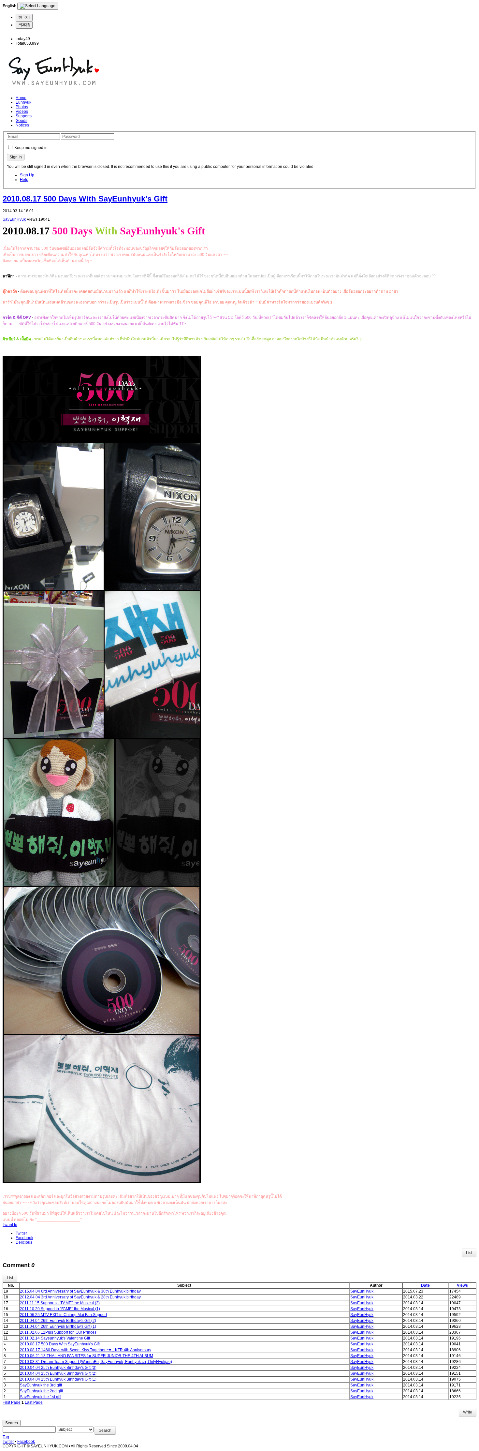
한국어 (24, 17)
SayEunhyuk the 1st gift (40, 1397)
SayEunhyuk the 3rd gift (41, 1385)
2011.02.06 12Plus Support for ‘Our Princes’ (58, 1332)
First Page (12, 1402)
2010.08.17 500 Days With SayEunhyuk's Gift (85, 198)
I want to (10, 1224)
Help (24, 179)
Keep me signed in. (31, 147)
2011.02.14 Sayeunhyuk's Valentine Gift (55, 1338)
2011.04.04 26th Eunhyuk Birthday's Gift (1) (58, 1326)
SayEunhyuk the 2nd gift (41, 1391)
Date (425, 1285)
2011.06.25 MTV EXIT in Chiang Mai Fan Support (63, 1314)
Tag (6, 1437)
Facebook (24, 1238)
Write (467, 1412)
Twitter (21, 1233)
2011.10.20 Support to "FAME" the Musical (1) (60, 1309)
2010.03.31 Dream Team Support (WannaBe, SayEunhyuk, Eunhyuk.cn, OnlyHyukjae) (96, 1361)
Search (11, 1423)
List (469, 1253)
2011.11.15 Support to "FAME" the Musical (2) (60, 1303)
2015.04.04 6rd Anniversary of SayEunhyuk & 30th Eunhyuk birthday (80, 1291)
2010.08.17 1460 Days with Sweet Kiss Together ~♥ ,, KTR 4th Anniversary (85, 1350)
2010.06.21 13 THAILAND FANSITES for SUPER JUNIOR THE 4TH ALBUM (86, 1356)
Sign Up (27, 175)
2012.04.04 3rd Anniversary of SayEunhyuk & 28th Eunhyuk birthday (80, 1297)
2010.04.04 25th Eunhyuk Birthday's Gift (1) (58, 1379)
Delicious (24, 1242)
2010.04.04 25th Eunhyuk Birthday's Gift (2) (58, 1373)
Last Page (34, 1402)
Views (462, 1285)
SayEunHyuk (14, 219)
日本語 (24, 24)
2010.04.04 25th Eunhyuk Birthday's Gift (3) (58, 1367)
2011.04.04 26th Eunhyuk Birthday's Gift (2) (58, 1320)
